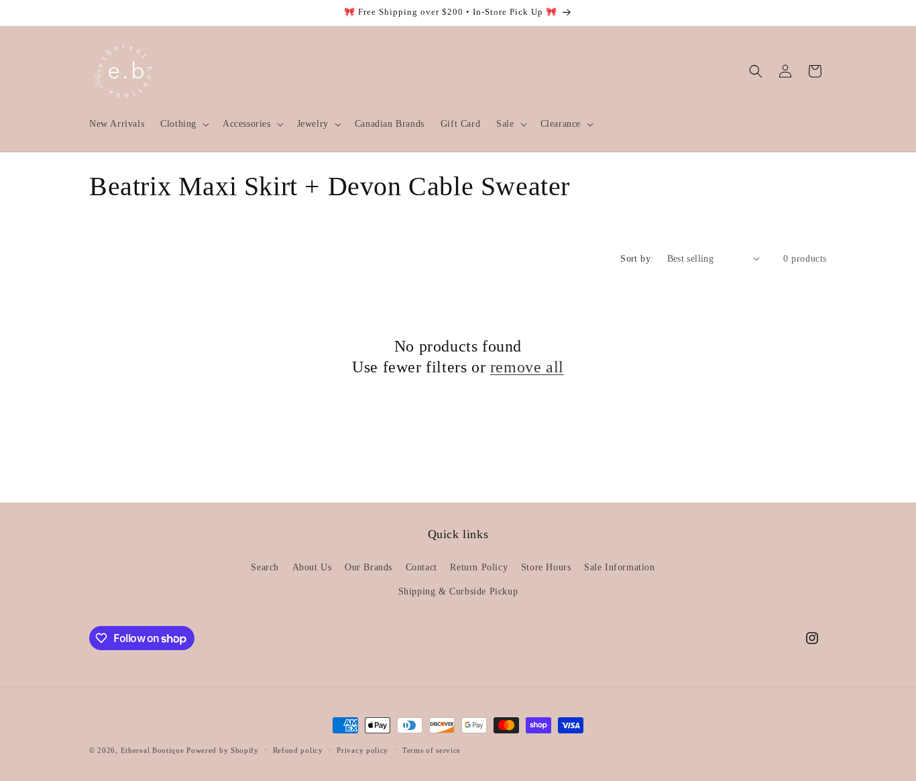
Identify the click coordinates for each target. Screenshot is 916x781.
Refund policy (298, 750)
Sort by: (636, 259)
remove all (527, 367)
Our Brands (368, 567)
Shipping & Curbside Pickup (458, 591)
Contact (421, 567)
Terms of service (431, 750)
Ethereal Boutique (152, 750)
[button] (183, 124)
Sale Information (619, 567)
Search (265, 567)
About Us (312, 567)
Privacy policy (362, 750)
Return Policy (479, 567)
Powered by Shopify (222, 750)
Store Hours (546, 567)
